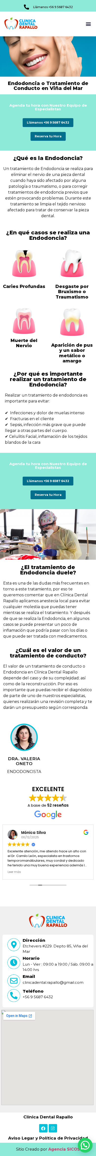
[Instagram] (53, 1128)
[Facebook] (43, 1128)
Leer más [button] (14, 872)
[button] (88, 24)
